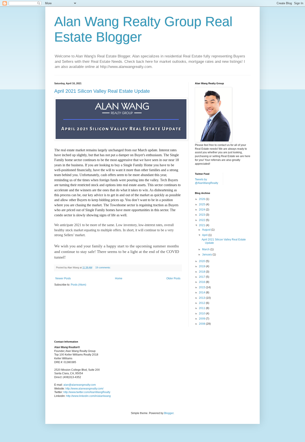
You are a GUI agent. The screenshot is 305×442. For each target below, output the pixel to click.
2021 (202, 225)
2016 (202, 282)
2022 (202, 220)
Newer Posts (63, 278)
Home (118, 278)
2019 (202, 266)
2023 (202, 214)
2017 (202, 276)
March (206, 249)
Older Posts (173, 278)
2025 (202, 204)
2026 (202, 199)
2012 (202, 303)
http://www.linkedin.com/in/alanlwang (88, 396)
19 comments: (103, 267)
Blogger (168, 413)
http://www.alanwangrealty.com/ (84, 388)
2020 (202, 261)
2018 (202, 271)
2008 (202, 323)
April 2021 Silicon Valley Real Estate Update (102, 91)
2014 (202, 292)
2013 (202, 297)
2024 (202, 209)
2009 (202, 318)
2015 (202, 287)
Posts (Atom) (78, 284)
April (205, 235)
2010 (202, 313)
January (207, 254)
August (206, 229)
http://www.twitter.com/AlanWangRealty (86, 392)
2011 (202, 308)
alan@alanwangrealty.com (79, 384)
